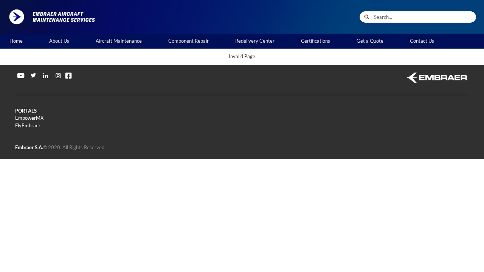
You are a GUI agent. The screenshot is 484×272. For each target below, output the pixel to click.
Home (16, 41)
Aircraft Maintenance (119, 41)
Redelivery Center (255, 41)
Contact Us (422, 41)
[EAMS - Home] (55, 17)
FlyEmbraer (27, 125)
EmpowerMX (29, 118)
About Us (59, 41)
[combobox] (425, 17)
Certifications (315, 41)
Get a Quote (370, 41)
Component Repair (188, 41)
